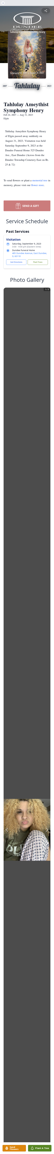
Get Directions (16, 262)
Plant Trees (37, 262)
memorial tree (39, 180)
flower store (37, 185)
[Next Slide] (47, 830)
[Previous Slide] (7, 830)
